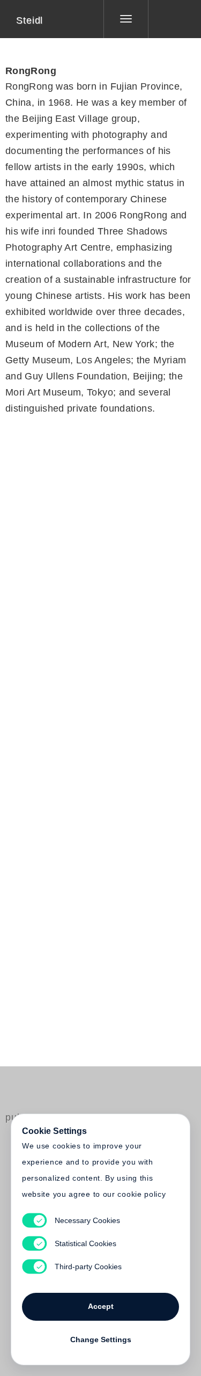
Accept (101, 1306)
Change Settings (100, 1339)
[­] (166, 19)
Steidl (29, 20)
